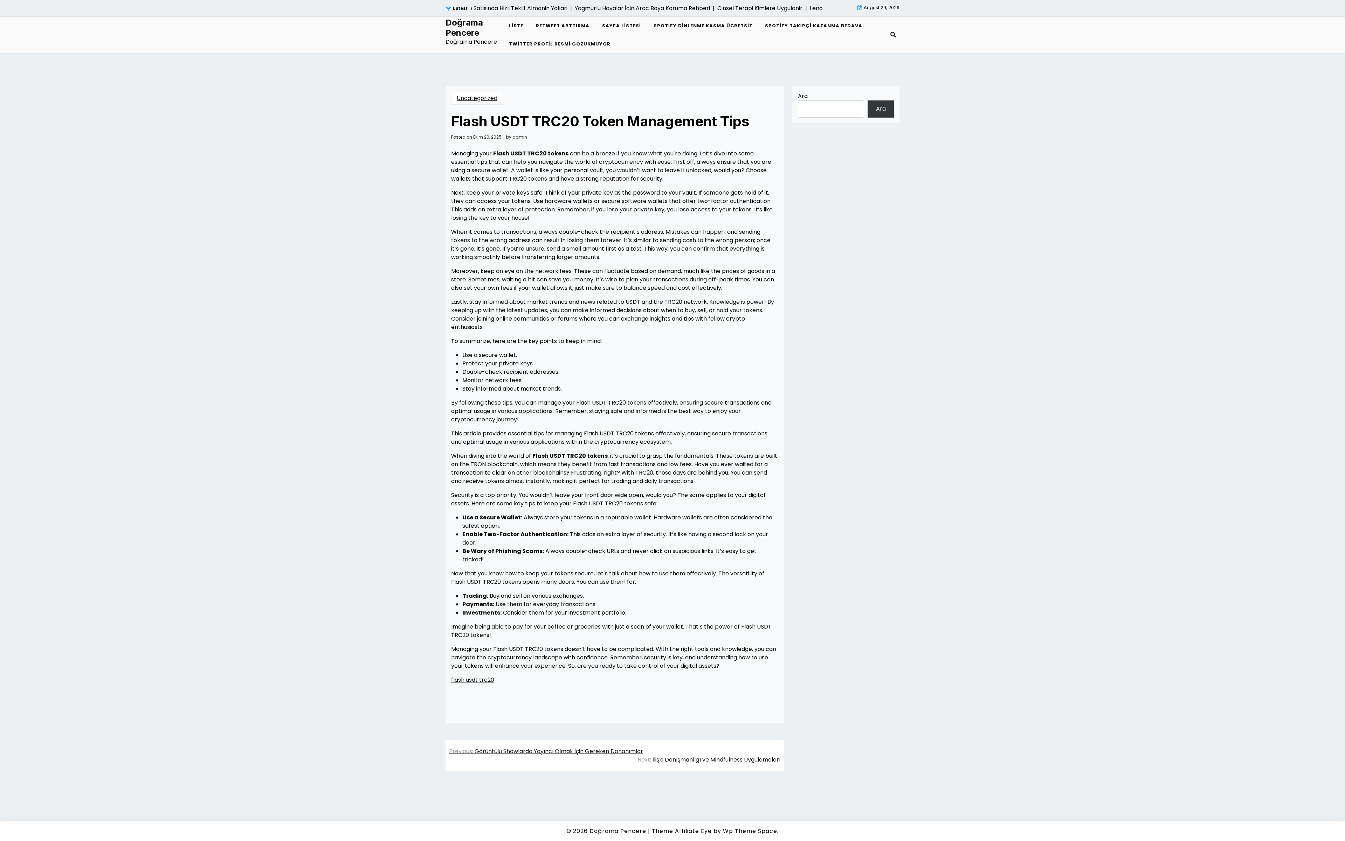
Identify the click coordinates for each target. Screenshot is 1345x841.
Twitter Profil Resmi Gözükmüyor (560, 44)
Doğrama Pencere (464, 28)
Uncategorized (477, 98)
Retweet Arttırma (562, 25)
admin (519, 137)
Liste (516, 25)
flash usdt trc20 (472, 680)
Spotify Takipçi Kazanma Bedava (813, 25)
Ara (803, 96)
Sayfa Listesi (621, 25)
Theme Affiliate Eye (682, 831)
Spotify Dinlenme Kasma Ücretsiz (703, 25)
